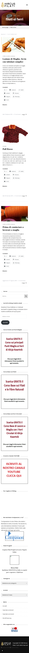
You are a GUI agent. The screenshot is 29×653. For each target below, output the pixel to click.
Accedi (5, 606)
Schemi (4, 146)
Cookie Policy (15, 647)
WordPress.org (7, 618)
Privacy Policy (6, 647)
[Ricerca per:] (12, 296)
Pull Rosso (8, 149)
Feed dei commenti (8, 614)
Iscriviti (5, 322)
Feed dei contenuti (8, 610)
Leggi (23, 114)
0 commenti (17, 114)
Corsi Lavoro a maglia (9, 56)
